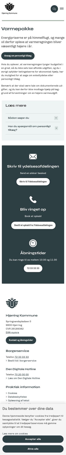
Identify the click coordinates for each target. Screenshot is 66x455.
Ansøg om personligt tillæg (17, 55)
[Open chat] (54, 9)
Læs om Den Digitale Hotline (24, 378)
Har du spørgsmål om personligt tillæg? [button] (29, 128)
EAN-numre (12, 332)
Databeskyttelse (17, 396)
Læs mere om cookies (15, 433)
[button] (63, 9)
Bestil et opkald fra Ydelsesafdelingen (33, 225)
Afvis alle (33, 448)
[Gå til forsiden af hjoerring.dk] (24, 8)
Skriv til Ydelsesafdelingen (33, 181)
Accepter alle (33, 439)
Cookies (12, 393)
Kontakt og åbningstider (21, 340)
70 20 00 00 (22, 374)
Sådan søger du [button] (18, 117)
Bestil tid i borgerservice (22, 360)
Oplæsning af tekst (18, 400)
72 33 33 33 (33, 268)
